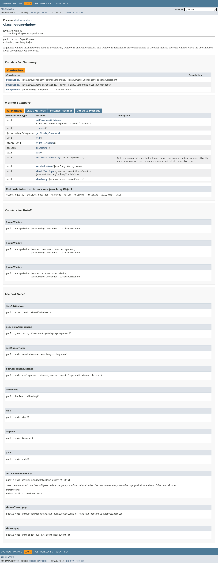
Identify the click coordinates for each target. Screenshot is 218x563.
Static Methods (36, 110)
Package (17, 3)
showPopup (41, 179)
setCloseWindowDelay (48, 157)
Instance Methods (61, 110)
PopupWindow (13, 80)
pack (38, 152)
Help (65, 3)
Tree (36, 3)
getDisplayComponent (48, 133)
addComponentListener (48, 120)
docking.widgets (23, 20)
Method (42, 13)
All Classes (7, 9)
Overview (6, 3)
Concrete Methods (88, 110)
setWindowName (44, 166)
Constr (32, 13)
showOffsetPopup (45, 171)
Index (58, 3)
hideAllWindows (45, 143)
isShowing (41, 148)
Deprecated (46, 3)
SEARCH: (179, 9)
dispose (40, 128)
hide (38, 138)
